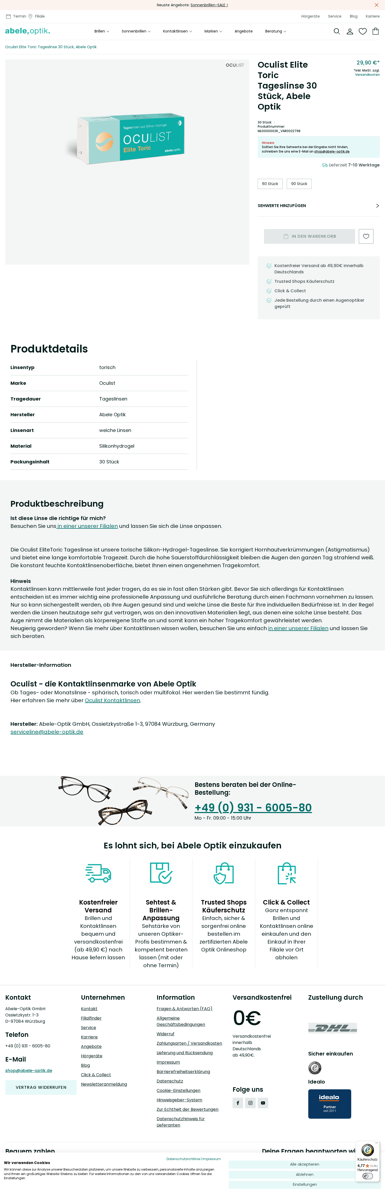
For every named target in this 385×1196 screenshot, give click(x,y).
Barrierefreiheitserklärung (183, 1072)
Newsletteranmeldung (104, 1084)
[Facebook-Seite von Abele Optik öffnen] (238, 1103)
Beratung (273, 31)
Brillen (100, 31)
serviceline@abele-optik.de (46, 731)
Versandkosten (367, 75)
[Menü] (376, 1144)
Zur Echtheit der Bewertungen (187, 1109)
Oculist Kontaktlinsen (112, 700)
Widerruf (165, 1034)
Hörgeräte (310, 16)
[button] (127, 138)
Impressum (168, 1062)
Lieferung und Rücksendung (185, 1053)
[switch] (367, 1176)
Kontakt (89, 1009)
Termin (19, 16)
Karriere (373, 16)
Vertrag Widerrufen (41, 1087)
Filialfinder (91, 1018)
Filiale (40, 16)
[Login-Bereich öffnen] (350, 31)
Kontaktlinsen (175, 31)
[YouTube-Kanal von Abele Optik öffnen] (263, 1103)
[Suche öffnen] (337, 31)
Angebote (244, 31)
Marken (211, 31)
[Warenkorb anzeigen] (374, 31)
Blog (354, 16)
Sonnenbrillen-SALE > (209, 5)
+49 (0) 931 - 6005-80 (253, 807)
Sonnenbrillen (134, 31)
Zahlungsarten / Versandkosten (189, 1043)
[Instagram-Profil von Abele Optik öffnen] (250, 1103)
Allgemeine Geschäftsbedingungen (181, 1021)
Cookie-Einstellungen (178, 1090)
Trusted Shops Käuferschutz (304, 281)
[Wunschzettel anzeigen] (362, 31)
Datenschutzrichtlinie (183, 1159)
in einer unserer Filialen (87, 526)
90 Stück (299, 183)
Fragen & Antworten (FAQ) (184, 1009)
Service (335, 16)
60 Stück (270, 183)
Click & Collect (96, 1075)
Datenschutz (170, 1081)
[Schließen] (376, 5)
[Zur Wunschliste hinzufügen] (366, 236)
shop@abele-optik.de (332, 151)
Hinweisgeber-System (179, 1100)
